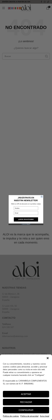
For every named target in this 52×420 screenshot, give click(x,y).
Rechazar (26, 402)
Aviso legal (44, 416)
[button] (47, 358)
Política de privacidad (29, 416)
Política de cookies (11, 416)
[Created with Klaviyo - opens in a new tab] (26, 224)
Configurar (26, 410)
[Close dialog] (42, 197)
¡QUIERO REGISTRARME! (26, 219)
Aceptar (26, 394)
